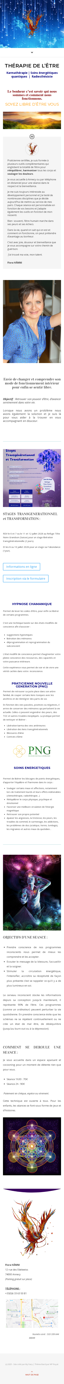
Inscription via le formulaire (25, 579)
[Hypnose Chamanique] (32, 23)
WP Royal (54, 1364)
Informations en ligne (21, 567)
